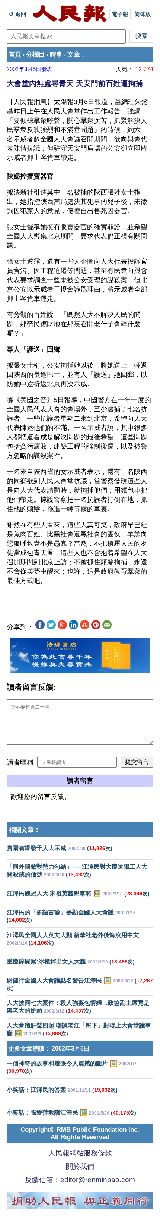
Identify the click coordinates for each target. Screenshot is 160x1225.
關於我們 (80, 1166)
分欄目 (35, 54)
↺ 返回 (18, 14)
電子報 (120, 14)
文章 (73, 54)
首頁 (15, 54)
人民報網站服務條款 (80, 1153)
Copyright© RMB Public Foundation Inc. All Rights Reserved (79, 1133)
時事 (56, 54)
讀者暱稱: (21, 762)
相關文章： (24, 829)
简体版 (142, 14)
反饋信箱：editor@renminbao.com (80, 1180)
